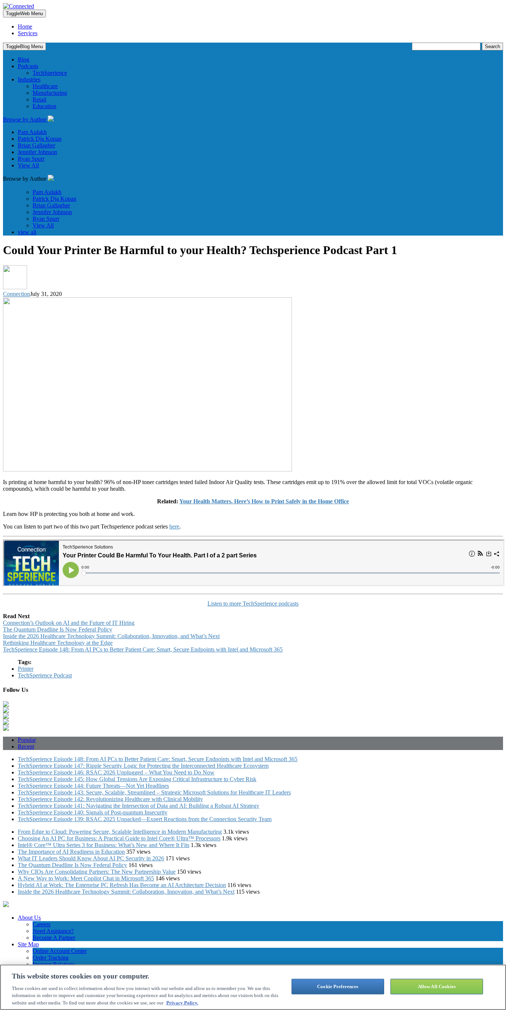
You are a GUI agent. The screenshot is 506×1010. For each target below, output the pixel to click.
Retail (39, 99)
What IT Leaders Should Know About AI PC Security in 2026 (91, 858)
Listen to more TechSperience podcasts (253, 603)
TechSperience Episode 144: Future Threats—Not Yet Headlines (93, 786)
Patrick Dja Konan (39, 139)
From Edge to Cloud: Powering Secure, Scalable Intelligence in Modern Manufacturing (120, 832)
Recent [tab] (26, 746)
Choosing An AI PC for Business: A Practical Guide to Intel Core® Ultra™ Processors (119, 838)
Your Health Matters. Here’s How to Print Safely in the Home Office (264, 501)
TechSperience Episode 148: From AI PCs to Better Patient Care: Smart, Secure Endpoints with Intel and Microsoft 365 (143, 649)
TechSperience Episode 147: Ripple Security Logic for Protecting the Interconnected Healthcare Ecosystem (143, 766)
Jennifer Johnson (37, 152)
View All (28, 165)
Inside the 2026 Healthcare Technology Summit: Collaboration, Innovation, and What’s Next (111, 636)
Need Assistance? (53, 931)
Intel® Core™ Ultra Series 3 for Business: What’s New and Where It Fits (103, 845)
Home (25, 26)
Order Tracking (51, 957)
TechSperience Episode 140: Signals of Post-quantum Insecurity (92, 812)
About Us (29, 917)
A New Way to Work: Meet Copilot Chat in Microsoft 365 (86, 878)
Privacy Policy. (182, 1002)
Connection (16, 294)
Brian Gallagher (36, 145)
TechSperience (50, 73)
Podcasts (28, 66)
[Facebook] (6, 717)
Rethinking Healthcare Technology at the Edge (58, 643)
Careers (41, 924)
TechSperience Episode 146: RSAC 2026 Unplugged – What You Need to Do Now (116, 772)
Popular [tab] (27, 740)
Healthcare (45, 86)
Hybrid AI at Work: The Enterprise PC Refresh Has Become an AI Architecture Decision (122, 885)
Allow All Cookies (437, 986)
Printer (25, 669)
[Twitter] (6, 711)
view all (27, 232)
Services (27, 33)
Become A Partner (54, 937)
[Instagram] (6, 723)
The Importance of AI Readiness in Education (71, 852)
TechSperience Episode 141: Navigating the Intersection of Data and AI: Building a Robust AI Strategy (138, 806)
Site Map (28, 944)
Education (44, 106)
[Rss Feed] (6, 729)
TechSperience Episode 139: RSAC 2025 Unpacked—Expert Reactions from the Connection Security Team (145, 819)
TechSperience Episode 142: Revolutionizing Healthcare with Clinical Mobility (110, 799)
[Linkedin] (6, 705)
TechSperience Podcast (45, 675)
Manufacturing (50, 93)
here (174, 526)
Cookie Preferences (337, 986)
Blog (23, 59)
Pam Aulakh (32, 132)
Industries (29, 79)
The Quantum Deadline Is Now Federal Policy (57, 629)
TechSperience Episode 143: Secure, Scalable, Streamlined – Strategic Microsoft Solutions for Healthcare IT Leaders (154, 792)
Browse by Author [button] (25, 119)
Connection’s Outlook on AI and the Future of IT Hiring (68, 623)
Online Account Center (60, 951)
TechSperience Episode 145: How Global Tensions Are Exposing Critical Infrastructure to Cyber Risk (137, 779)
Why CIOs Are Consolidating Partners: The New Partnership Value (97, 872)
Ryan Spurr (31, 159)
